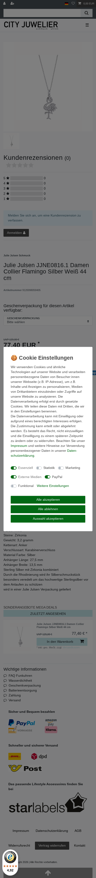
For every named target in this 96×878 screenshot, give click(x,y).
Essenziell (25, 468)
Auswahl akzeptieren (48, 518)
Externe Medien (29, 477)
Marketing (72, 468)
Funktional (26, 486)
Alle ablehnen (48, 509)
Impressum (19, 446)
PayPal (57, 477)
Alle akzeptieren (48, 499)
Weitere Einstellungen (53, 486)
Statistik (49, 468)
